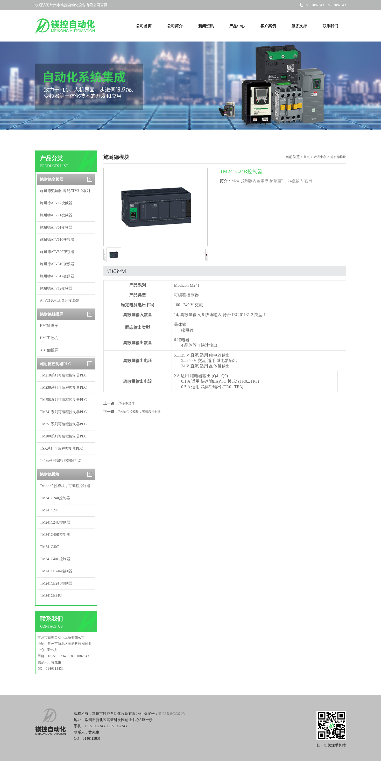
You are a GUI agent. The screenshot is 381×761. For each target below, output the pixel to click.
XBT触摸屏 (49, 350)
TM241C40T (49, 547)
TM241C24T (49, 510)
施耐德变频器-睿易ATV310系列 (65, 191)
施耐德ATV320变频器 (57, 252)
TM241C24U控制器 (55, 522)
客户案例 (268, 26)
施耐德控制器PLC (55, 364)
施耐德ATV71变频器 (56, 215)
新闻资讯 (206, 26)
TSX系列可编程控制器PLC (61, 448)
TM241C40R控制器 (55, 535)
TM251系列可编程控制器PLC (63, 424)
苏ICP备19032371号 (171, 714)
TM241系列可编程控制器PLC (63, 412)
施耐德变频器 (51, 179)
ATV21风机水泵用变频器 (60, 301)
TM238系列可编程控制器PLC (63, 387)
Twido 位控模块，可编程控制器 (65, 486)
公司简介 (175, 26)
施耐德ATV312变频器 (57, 276)
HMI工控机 (49, 338)
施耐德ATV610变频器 (57, 240)
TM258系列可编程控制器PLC (63, 400)
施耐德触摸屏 (51, 314)
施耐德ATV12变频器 (56, 203)
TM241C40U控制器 (55, 559)
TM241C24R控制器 (55, 498)
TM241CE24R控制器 (56, 571)
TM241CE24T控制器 (56, 583)
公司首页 (144, 26)
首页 (307, 157)
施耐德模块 (49, 474)
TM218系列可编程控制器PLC (63, 375)
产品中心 (237, 26)
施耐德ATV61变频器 (56, 227)
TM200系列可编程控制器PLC (63, 436)
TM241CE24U (51, 596)
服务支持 (299, 26)
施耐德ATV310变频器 (57, 264)
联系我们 (330, 26)
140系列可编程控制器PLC (60, 461)
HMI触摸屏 (49, 326)
